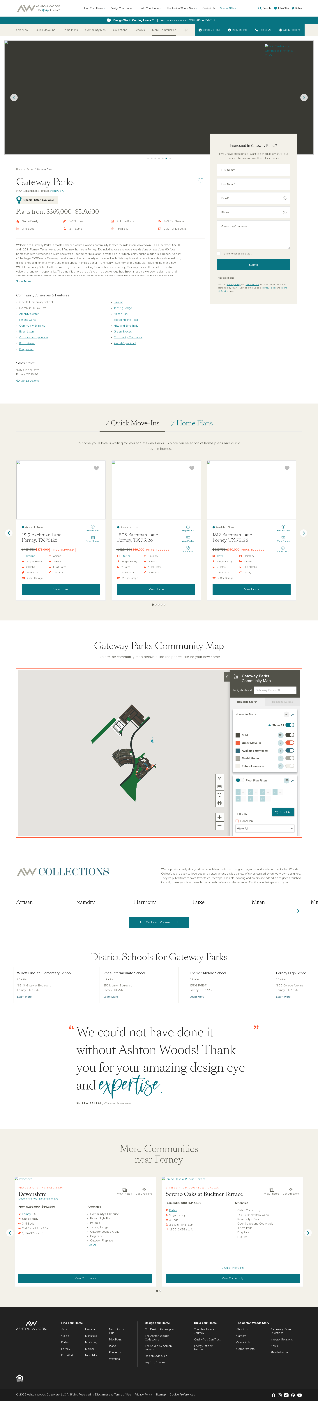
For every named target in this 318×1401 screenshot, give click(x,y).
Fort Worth (67, 1355)
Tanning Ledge (123, 308)
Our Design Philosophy (159, 1329)
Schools (140, 30)
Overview (22, 30)
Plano (112, 1346)
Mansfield (91, 1335)
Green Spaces (123, 331)
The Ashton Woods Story (181, 8)
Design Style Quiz (156, 1355)
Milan (258, 902)
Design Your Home (121, 8)
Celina (65, 1335)
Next (304, 97)
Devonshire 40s (27, 1198)
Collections (120, 30)
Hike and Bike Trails (126, 325)
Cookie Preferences (182, 1394)
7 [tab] (148, 158)
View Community (85, 1278)
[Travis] (251, 490)
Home (19, 169)
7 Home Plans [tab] (192, 423)
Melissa (90, 1348)
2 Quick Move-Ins (233, 1267)
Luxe (199, 902)
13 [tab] (170, 158)
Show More (23, 281)
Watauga (114, 1358)
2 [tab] (156, 604)
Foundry (85, 902)
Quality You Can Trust (207, 1339)
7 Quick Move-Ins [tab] (132, 423)
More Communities (164, 30)
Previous (14, 97)
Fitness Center (28, 319)
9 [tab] (155, 158)
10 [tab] (159, 158)
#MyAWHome (279, 1352)
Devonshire (32, 1194)
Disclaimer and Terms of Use (113, 1394)
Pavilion (118, 302)
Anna (64, 1329)
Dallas (29, 169)
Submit (253, 265)
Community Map (95, 30)
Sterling (30, 556)
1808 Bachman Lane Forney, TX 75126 (137, 537)
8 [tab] (151, 158)
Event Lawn (26, 331)
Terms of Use (252, 285)
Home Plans (70, 30)
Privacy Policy (234, 285)
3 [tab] (159, 604)
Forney (26, 1214)
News (274, 1346)
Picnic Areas (27, 343)
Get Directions (30, 380)
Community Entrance (32, 325)
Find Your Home (93, 8)
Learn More (24, 997)
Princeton (115, 1352)
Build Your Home (149, 8)
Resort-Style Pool (125, 343)
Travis (220, 556)
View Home (61, 589)
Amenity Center (29, 313)
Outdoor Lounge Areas (33, 337)
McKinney (91, 1342)
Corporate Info (245, 1348)
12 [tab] (166, 158)
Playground (26, 349)
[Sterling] (60, 490)
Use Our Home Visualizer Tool (159, 922)
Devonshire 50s (48, 1198)
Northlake (91, 1355)
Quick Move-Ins (45, 30)
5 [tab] (164, 604)
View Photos (124, 1194)
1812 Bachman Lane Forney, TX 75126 (232, 537)
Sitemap (161, 1394)
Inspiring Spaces (155, 1362)
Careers (241, 1335)
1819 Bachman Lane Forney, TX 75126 (41, 537)
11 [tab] (163, 158)
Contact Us (208, 8)
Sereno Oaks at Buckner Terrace (204, 1194)
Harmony (145, 902)
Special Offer (191, 30)
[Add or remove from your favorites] (96, 468)
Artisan (24, 902)
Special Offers (228, 8)
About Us (242, 1329)
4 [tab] (161, 604)
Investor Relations (282, 1339)
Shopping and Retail (126, 319)
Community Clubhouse (128, 337)
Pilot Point (115, 1339)
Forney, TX (57, 190)
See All (92, 1244)
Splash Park (121, 313)
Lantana (90, 1329)
